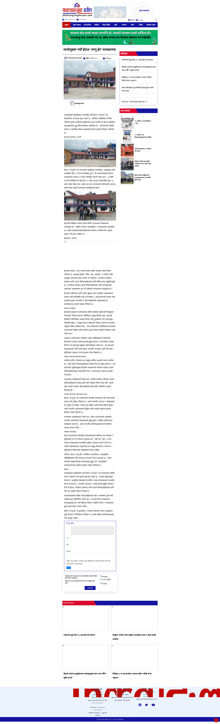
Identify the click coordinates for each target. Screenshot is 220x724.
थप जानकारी (90, 588)
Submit (68, 567)
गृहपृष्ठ (66, 25)
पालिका (96, 25)
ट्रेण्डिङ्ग (123, 53)
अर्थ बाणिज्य (87, 25)
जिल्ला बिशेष (106, 25)
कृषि (115, 25)
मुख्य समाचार (77, 25)
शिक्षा (132, 25)
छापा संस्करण (144, 10)
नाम (67, 538)
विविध (141, 25)
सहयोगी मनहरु (151, 25)
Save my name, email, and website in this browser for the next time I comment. (88, 562)
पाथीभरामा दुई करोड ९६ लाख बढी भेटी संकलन (79, 635)
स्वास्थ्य (124, 25)
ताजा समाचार (125, 111)
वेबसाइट (68, 551)
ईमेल (67, 544)
